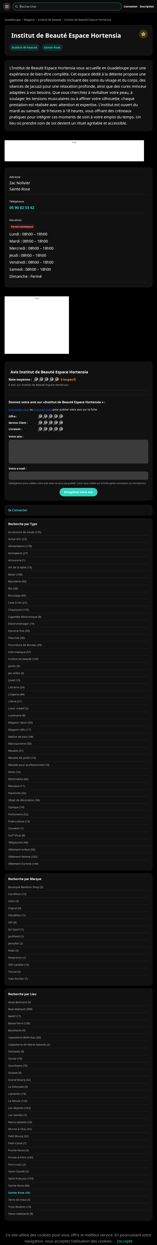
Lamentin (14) (17, 1094)
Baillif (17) (14, 1016)
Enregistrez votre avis (78, 492)
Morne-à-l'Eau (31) (20, 1129)
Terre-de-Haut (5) (19, 1200)
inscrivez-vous (43, 409)
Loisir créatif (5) (18, 708)
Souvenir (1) (16, 828)
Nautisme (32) (17, 793)
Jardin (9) (14, 666)
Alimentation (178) (20, 546)
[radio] (40, 416)
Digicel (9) (14, 908)
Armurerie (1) (16, 560)
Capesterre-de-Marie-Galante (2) (29, 1044)
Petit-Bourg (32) (18, 1136)
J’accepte (124, 1241)
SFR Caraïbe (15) (18, 964)
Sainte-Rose (52, 47)
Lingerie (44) (16, 694)
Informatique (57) (19, 652)
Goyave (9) (14, 1073)
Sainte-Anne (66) (18, 1185)
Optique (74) (16, 807)
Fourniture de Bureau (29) (25, 645)
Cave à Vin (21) (17, 602)
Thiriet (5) (14, 972)
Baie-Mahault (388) (20, 1009)
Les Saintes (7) (17, 1115)
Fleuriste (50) (16, 638)
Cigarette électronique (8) (24, 617)
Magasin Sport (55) (20, 722)
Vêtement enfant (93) (21, 849)
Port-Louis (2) (17, 1164)
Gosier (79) (15, 1058)
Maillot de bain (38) (20, 736)
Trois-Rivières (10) (19, 1207)
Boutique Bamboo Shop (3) (25, 887)
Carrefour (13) (17, 894)
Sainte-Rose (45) (19, 1192)
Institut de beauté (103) (23, 659)
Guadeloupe (13, 19)
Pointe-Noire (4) (18, 1150)
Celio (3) (13, 901)
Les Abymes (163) (19, 1108)
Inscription (147, 6)
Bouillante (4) (16, 1030)
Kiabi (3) (13, 950)
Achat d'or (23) (17, 539)
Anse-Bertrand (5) (19, 1002)
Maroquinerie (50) (19, 743)
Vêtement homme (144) (23, 864)
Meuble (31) (15, 750)
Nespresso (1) (17, 957)
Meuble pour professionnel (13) (28, 765)
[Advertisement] (74, 152)
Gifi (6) (12, 922)
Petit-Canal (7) (17, 1143)
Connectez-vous (19, 409)
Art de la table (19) (20, 567)
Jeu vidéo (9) (16, 673)
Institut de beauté (49, 19)
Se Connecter (17, 510)
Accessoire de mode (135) (24, 532)
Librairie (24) (16, 687)
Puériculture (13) (19, 821)
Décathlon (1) (16, 915)
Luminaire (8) (16, 715)
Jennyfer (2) (15, 943)
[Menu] (7, 6)
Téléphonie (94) (18, 842)
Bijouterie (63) (17, 581)
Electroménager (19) (21, 623)
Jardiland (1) (16, 936)
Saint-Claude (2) (18, 1171)
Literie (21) (15, 701)
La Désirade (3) (18, 1086)
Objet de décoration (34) (24, 800)
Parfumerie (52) (18, 814)
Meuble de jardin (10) (22, 758)
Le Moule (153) (17, 1101)
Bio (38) (13, 588)
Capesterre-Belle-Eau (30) (24, 1037)
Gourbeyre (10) (17, 1065)
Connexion (130, 6)
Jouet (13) (14, 680)
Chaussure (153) (18, 609)
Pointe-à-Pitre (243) (20, 1157)
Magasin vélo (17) (19, 729)
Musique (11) (16, 786)
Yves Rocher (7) (18, 978)
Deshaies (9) (16, 1051)
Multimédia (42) (18, 779)
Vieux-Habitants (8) (20, 1213)
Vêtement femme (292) (22, 856)
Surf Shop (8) (16, 835)
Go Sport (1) (16, 929)
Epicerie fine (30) (19, 631)
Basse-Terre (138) (19, 1023)
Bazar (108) (15, 574)
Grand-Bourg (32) (19, 1080)
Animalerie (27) (18, 553)
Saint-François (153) (21, 1178)
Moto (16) (14, 772)
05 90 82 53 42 (21, 207)
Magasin (29, 19)
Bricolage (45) (17, 595)
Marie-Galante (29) (20, 1122)
